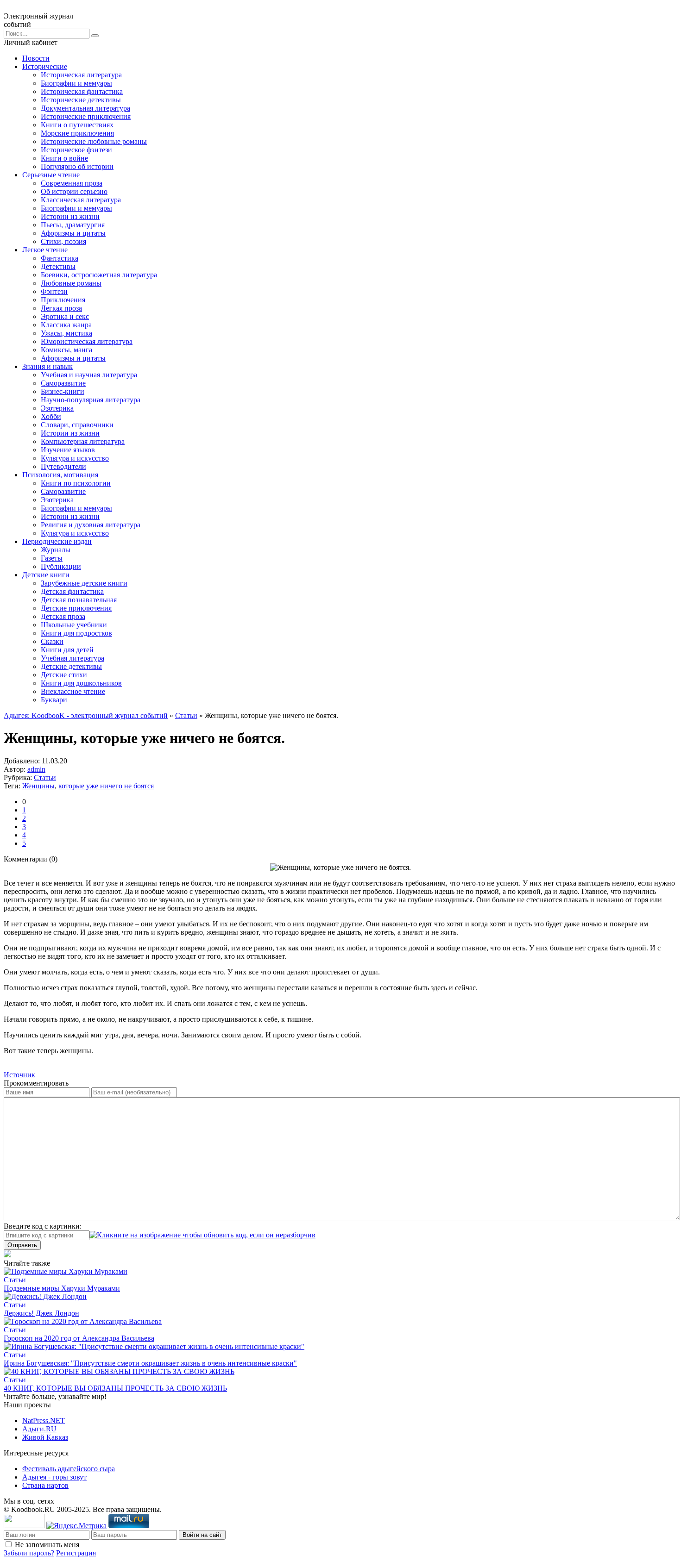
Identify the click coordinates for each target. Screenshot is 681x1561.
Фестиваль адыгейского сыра (68, 1469)
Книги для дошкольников (81, 683)
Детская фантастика (72, 591)
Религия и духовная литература (90, 525)
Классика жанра (66, 325)
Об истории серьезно (74, 191)
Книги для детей (67, 650)
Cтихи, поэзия (63, 241)
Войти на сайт (202, 1534)
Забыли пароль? (29, 1553)
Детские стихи (64, 675)
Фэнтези (54, 291)
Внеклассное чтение (73, 691)
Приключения (63, 300)
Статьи (186, 715)
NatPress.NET (43, 1420)
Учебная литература (72, 658)
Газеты (52, 558)
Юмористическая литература (86, 341)
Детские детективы (71, 666)
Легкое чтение (45, 250)
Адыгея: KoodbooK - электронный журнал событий (86, 715)
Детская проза (63, 616)
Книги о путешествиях (77, 125)
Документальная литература (85, 108)
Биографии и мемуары (76, 83)
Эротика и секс (65, 316)
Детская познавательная (79, 600)
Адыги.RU (39, 1429)
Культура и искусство (75, 458)
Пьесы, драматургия (73, 225)
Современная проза (71, 183)
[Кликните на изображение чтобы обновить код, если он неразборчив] (202, 1235)
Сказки (52, 641)
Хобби (51, 416)
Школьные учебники (74, 625)
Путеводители (63, 466)
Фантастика (59, 258)
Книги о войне (64, 158)
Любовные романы (71, 283)
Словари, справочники (77, 425)
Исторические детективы (81, 100)
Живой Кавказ (45, 1437)
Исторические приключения (86, 116)
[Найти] (95, 35)
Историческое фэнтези (76, 150)
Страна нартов (45, 1485)
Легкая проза (61, 308)
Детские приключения (76, 608)
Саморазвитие (63, 383)
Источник (19, 1075)
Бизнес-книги (62, 391)
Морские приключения (77, 133)
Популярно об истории (77, 166)
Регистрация (76, 1553)
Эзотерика (57, 408)
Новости (36, 58)
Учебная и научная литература (89, 375)
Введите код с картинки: (43, 1226)
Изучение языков (68, 450)
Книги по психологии (76, 483)
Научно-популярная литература (90, 400)
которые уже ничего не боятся (106, 786)
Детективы (58, 266)
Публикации (61, 566)
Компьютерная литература (83, 441)
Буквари (54, 700)
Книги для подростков (76, 633)
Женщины (38, 786)
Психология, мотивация (60, 475)
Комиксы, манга (66, 350)
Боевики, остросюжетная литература (99, 275)
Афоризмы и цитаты (73, 233)
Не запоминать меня (47, 1545)
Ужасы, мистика (66, 333)
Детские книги (45, 575)
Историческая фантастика (82, 91)
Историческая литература (81, 75)
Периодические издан (57, 541)
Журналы (55, 550)
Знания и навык (47, 366)
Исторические (44, 66)
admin (36, 769)
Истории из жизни (70, 216)
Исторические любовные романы (94, 141)
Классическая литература (81, 200)
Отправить (22, 1245)
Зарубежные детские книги (84, 583)
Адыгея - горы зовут (54, 1477)
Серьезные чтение (51, 175)
